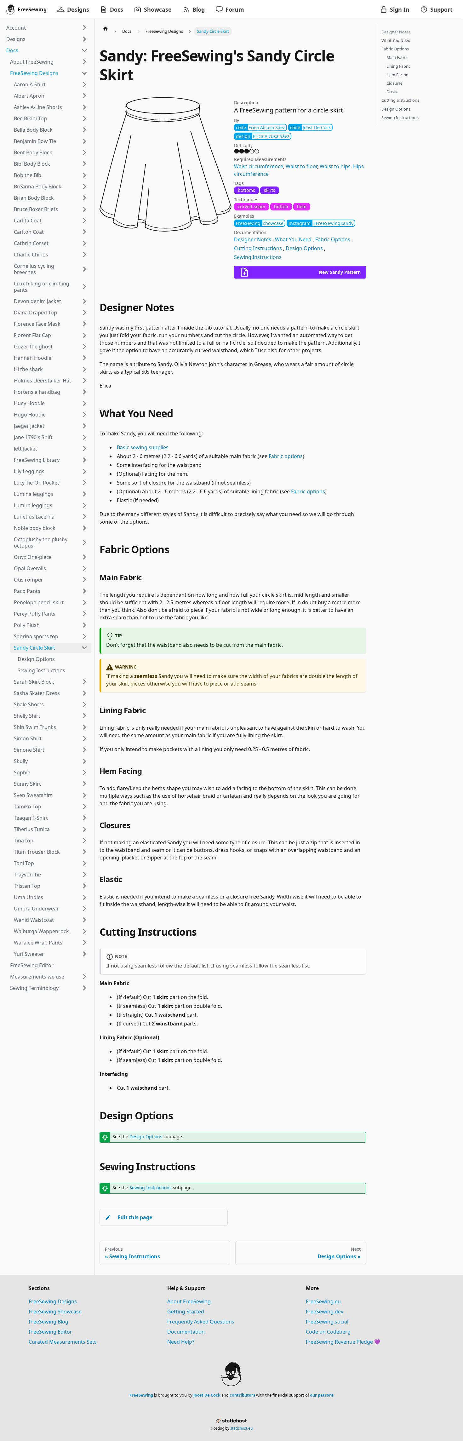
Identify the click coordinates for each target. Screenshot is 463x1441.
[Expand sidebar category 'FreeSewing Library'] (84, 460)
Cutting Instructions (258, 248)
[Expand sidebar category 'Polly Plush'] (84, 625)
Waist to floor (301, 166)
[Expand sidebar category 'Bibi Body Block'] (84, 164)
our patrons (322, 1395)
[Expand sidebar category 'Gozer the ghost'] (84, 347)
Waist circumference (258, 166)
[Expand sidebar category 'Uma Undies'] (84, 897)
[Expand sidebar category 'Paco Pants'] (84, 591)
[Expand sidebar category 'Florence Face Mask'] (84, 324)
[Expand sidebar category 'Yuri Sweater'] (84, 954)
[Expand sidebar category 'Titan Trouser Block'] (84, 852)
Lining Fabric (398, 66)
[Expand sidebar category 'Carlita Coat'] (84, 220)
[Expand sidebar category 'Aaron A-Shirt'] (84, 84)
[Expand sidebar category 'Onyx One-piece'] (84, 557)
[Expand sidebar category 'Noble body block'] (84, 528)
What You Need (293, 239)
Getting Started (185, 1311)
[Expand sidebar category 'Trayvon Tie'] (84, 875)
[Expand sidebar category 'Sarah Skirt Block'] (84, 682)
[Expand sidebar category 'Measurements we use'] (84, 977)
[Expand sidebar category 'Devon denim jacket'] (84, 301)
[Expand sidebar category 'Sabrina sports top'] (84, 636)
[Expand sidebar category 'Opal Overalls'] (84, 568)
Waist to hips (335, 166)
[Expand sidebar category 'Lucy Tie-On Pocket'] (84, 483)
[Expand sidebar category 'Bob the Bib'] (84, 175)
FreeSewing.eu (323, 1301)
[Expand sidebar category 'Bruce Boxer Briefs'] (84, 209)
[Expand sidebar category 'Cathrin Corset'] (84, 243)
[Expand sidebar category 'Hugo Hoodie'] (84, 415)
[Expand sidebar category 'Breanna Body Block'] (84, 186)
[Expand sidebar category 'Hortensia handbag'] (84, 392)
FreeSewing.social (327, 1321)
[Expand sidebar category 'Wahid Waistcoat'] (84, 920)
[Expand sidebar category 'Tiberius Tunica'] (84, 829)
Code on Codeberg (328, 1331)
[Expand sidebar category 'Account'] (84, 28)
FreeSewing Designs (53, 1301)
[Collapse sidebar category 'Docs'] (84, 50)
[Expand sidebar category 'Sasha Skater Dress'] (84, 693)
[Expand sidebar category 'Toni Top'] (84, 863)
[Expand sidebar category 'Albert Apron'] (84, 96)
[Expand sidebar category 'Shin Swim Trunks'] (84, 727)
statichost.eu (241, 1428)
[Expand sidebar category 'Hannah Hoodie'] (84, 358)
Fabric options (286, 456)
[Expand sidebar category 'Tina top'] (84, 840)
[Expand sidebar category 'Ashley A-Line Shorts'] (84, 107)
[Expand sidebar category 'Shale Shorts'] (84, 704)
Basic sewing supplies (143, 447)
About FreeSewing (189, 1301)
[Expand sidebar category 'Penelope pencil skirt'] (84, 602)
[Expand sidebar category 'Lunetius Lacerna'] (84, 517)
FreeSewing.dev (324, 1311)
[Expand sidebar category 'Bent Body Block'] (84, 152)
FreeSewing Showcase (55, 1311)
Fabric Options (332, 239)
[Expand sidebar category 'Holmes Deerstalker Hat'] (84, 381)
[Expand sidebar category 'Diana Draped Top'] (84, 312)
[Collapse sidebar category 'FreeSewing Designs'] (84, 73)
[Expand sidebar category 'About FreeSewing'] (84, 62)
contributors (242, 1395)
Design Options (304, 248)
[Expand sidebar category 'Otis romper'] (84, 580)
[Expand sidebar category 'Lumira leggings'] (84, 505)
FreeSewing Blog (48, 1321)
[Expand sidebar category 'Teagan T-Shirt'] (84, 818)
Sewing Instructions (258, 257)
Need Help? (180, 1341)
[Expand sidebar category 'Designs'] (84, 39)
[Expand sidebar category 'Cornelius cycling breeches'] (84, 269)
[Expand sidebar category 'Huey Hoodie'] (84, 403)
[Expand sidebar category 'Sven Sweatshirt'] (84, 795)
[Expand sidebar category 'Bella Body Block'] (84, 130)
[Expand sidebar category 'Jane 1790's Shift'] (84, 437)
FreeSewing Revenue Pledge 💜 (343, 1341)
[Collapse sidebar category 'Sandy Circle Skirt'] (84, 648)
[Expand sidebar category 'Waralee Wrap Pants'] (84, 943)
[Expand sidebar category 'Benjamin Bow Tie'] (84, 141)
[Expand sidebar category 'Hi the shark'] (84, 369)
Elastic (392, 92)
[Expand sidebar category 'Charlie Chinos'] (84, 255)
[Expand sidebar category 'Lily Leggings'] (84, 471)
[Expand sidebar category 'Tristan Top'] (84, 886)
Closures (394, 83)
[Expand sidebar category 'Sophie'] (84, 772)
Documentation (186, 1331)
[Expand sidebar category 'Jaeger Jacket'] (84, 426)
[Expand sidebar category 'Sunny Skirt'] (84, 784)
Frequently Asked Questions (200, 1321)
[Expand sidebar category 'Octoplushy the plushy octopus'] (84, 542)
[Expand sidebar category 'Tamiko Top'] (84, 806)
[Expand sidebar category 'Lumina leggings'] (84, 494)
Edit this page (135, 1217)
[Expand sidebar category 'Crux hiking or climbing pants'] (84, 286)
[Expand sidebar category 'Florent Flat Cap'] (84, 335)
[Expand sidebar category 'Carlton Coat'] (84, 232)
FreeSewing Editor (50, 1331)
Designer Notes (252, 239)
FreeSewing (141, 1395)
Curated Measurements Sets (63, 1341)
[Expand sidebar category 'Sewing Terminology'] (84, 988)
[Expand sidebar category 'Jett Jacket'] (84, 449)
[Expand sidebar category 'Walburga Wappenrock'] (84, 931)
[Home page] (105, 28)
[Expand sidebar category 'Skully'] (84, 761)
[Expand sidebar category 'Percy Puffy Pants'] (84, 614)
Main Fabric (397, 57)
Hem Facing (397, 75)
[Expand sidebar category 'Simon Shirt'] (84, 738)
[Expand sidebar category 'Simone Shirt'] (84, 750)
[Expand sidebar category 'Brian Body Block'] (84, 198)
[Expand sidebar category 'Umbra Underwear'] (84, 909)
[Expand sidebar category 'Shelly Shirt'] (84, 716)
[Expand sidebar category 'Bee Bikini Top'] (84, 118)
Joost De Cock (206, 1395)
